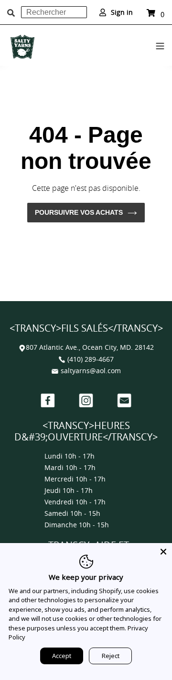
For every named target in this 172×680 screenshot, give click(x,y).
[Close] (163, 551)
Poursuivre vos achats (79, 212)
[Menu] (160, 44)
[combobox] (54, 12)
